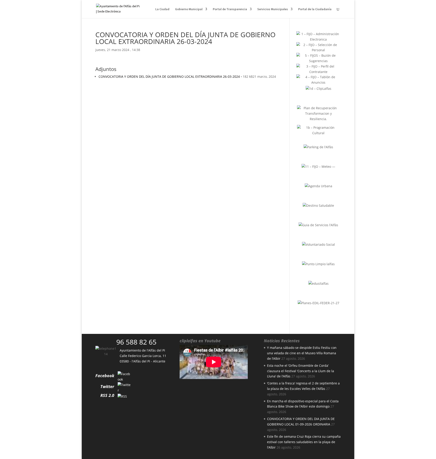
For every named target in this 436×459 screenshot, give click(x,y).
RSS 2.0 (107, 395)
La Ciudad (162, 9)
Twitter (107, 386)
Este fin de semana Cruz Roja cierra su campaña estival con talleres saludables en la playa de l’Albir (304, 441)
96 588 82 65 (136, 342)
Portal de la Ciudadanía (315, 9)
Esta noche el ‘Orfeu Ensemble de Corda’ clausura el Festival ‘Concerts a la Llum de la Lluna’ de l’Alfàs (300, 371)
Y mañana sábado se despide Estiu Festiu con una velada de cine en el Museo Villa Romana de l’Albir (302, 353)
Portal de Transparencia (230, 9)
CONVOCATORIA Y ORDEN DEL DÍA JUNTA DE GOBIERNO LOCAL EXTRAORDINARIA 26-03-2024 (169, 76)
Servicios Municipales (272, 9)
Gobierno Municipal (189, 9)
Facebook (104, 375)
